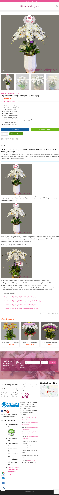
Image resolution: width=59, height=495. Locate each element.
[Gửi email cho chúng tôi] (5, 411)
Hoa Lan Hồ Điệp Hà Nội (32, 460)
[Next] (56, 44)
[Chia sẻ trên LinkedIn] (16, 139)
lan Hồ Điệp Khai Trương (13, 93)
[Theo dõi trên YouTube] (7, 411)
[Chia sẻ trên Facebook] (5, 139)
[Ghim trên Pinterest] (13, 139)
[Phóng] (3, 71)
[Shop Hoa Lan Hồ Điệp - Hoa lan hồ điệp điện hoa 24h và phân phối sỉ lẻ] (29, 6)
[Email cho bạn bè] (11, 139)
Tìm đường (3, 475)
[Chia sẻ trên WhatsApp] (2, 139)
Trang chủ (3, 93)
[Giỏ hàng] (57, 6)
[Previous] (4, 44)
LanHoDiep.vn (33, 493)
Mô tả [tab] (3, 145)
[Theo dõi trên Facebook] (2, 411)
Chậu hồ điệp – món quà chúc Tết (10, 343)
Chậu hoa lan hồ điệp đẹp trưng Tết (30, 343)
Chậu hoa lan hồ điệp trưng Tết (49, 343)
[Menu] (2, 6)
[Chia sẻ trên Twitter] (8, 139)
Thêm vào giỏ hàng (16, 134)
